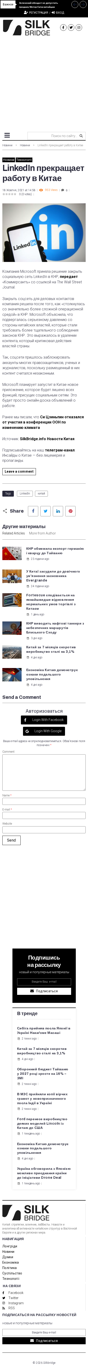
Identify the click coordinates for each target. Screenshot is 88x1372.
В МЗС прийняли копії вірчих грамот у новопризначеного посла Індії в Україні (42, 1098)
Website (7, 823)
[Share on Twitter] (45, 511)
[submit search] (81, 136)
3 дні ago (36, 638)
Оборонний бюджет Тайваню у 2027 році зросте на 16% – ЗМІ (42, 1074)
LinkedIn (25, 493)
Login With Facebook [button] (48, 720)
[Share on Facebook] (33, 511)
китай (41, 493)
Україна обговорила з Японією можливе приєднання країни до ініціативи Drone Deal (44, 1173)
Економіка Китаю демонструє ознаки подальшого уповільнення (52, 674)
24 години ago (40, 586)
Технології (24, 160)
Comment (8, 751)
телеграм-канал (60, 450)
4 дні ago (36, 657)
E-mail (7, 809)
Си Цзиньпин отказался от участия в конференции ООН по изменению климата (43, 422)
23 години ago (40, 559)
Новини (7, 145)
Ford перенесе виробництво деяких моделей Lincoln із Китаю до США (42, 1123)
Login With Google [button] (47, 731)
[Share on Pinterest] (70, 511)
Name (6, 795)
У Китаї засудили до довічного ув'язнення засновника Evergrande (53, 576)
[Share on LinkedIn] (58, 511)
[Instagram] (79, 27)
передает (69, 276)
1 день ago (37, 614)
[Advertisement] (44, 82)
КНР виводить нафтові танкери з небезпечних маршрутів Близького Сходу (55, 628)
